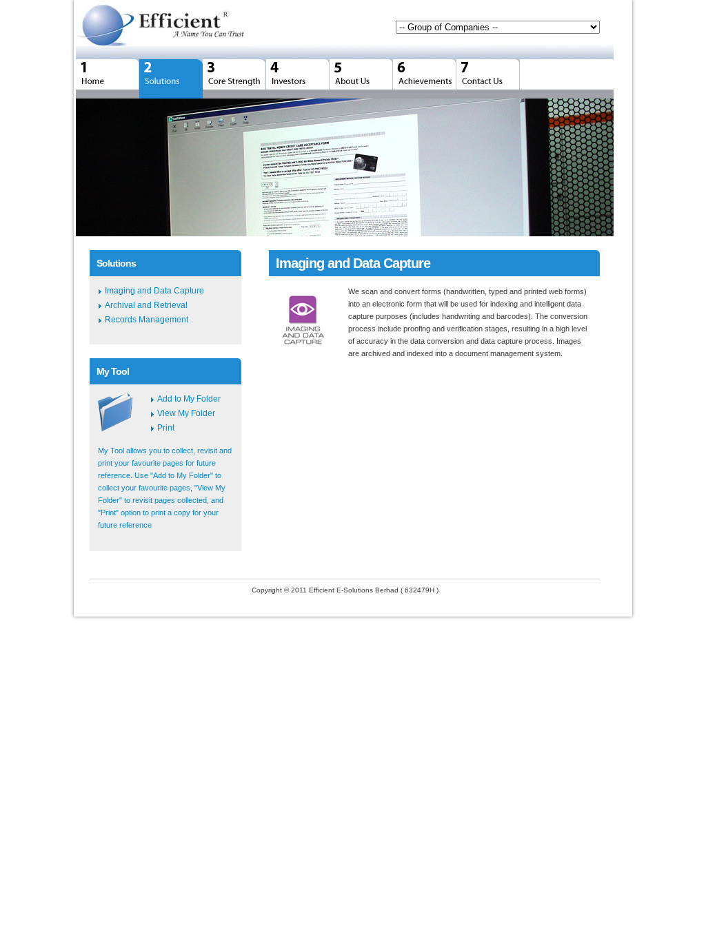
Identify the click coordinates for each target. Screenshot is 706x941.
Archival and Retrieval (146, 305)
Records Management (146, 319)
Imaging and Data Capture (154, 291)
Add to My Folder (189, 399)
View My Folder (186, 413)
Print (165, 428)
